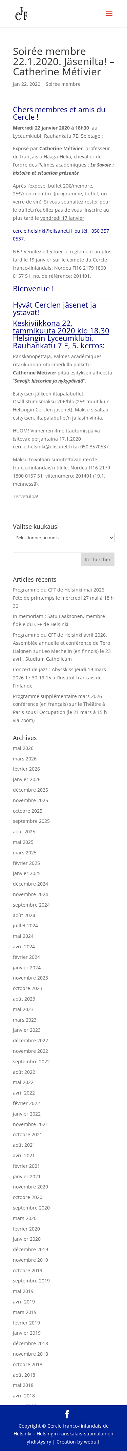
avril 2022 (24, 1092)
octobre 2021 (27, 1134)
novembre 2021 (30, 1124)
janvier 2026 (27, 779)
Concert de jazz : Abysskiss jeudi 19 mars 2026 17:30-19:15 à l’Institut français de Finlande (59, 677)
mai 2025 (23, 842)
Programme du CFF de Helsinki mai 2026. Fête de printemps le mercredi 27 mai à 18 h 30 (63, 597)
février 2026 (26, 769)
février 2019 (26, 1322)
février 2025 (26, 863)
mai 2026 (23, 748)
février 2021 (26, 1166)
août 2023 (24, 998)
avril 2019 (24, 1301)
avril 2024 (24, 946)
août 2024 (24, 915)
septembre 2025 (31, 821)
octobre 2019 (27, 1270)
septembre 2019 (31, 1280)
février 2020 (26, 1228)
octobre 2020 (27, 1197)
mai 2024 (23, 936)
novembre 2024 (30, 894)
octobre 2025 (27, 811)
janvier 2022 (27, 1113)
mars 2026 (25, 758)
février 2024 (26, 957)
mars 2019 (25, 1312)
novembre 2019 (30, 1260)
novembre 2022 (30, 1051)
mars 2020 (25, 1218)
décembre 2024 (30, 884)
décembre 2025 (30, 790)
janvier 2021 (27, 1176)
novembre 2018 (30, 1354)
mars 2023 (25, 1020)
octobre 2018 (27, 1364)
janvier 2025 (27, 873)
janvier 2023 (27, 1030)
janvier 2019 (27, 1333)
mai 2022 (23, 1082)
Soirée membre (63, 84)
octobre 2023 (27, 988)
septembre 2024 (31, 905)
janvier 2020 (27, 1239)
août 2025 (24, 831)
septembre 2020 (31, 1207)
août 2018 (24, 1375)
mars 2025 (25, 852)
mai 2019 (23, 1291)
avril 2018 (24, 1395)
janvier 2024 (27, 967)
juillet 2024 (25, 925)
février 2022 (26, 1103)
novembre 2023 (30, 977)
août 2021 (24, 1145)
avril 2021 (24, 1155)
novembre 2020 (30, 1186)
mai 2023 (23, 1009)
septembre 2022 (31, 1061)
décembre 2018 (30, 1343)
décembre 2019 (30, 1249)
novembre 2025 (30, 800)
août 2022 (24, 1072)
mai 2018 (23, 1385)
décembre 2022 (30, 1040)
